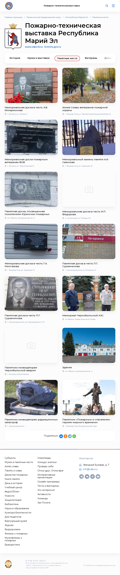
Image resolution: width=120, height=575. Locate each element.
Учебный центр (13, 487)
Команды (43, 498)
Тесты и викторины (48, 485)
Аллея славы (12, 466)
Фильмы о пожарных (16, 533)
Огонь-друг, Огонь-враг (51, 470)
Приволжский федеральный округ (44, 17)
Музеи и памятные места (19, 462)
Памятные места (100, 17)
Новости (9, 495)
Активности (44, 494)
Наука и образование (17, 508)
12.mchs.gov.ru (52, 47)
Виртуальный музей (16, 521)
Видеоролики (12, 529)
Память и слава (13, 470)
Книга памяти (12, 479)
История (15, 58)
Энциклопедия (13, 500)
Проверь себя (45, 466)
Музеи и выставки (39, 58)
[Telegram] (70, 436)
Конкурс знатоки (47, 462)
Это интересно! (46, 490)
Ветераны (91, 58)
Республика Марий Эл (77, 17)
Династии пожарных (16, 474)
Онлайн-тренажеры (49, 481)
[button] (107, 58)
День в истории (13, 483)
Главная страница (13, 17)
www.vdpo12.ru (34, 46)
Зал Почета (44, 502)
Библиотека (11, 504)
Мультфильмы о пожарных (13, 539)
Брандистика (12, 544)
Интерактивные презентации (46, 476)
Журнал (9, 525)
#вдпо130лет (12, 491)
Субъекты (10, 458)
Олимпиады (44, 458)
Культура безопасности (18, 512)
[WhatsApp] (74, 436)
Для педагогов (13, 516)
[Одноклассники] (65, 436)
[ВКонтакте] (61, 436)
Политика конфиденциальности (99, 565)
